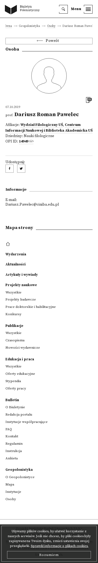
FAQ (8, 429)
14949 (23, 141)
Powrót (52, 41)
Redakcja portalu (18, 414)
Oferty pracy (15, 388)
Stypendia (13, 381)
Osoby (51, 26)
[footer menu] (8, 244)
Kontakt (11, 436)
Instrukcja (13, 451)
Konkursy (13, 314)
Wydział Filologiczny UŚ (41, 125)
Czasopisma (14, 340)
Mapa (9, 484)
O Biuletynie (15, 407)
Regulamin (14, 443)
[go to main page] (23, 10)
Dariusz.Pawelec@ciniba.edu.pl (32, 204)
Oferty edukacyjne (20, 374)
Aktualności (15, 264)
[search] (63, 9)
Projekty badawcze (20, 299)
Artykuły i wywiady (21, 275)
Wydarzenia (15, 254)
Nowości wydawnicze (22, 347)
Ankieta (11, 458)
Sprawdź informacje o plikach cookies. (59, 546)
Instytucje (13, 492)
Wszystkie (13, 292)
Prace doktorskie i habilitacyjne (30, 307)
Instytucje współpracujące (26, 422)
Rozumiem (49, 555)
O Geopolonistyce (20, 477)
